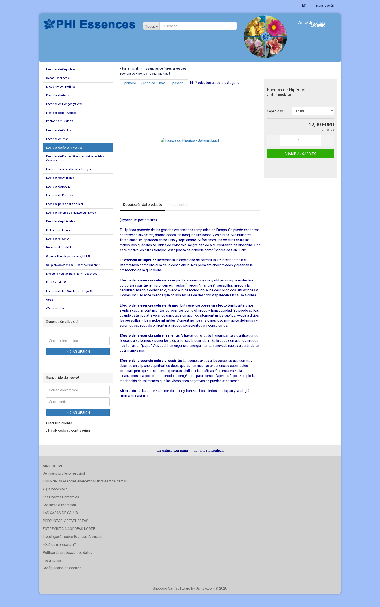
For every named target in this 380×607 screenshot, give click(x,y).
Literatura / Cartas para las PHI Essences (71, 273)
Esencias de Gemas (58, 95)
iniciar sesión (324, 5)
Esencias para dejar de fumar (64, 204)
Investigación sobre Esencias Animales (72, 537)
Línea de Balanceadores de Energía (68, 169)
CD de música (55, 308)
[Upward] (368, 600)
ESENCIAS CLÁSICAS (59, 121)
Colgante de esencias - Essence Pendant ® (73, 265)
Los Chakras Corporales (61, 497)
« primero (129, 83)
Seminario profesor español (64, 473)
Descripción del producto (142, 204)
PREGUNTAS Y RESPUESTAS (65, 521)
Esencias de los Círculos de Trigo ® (69, 291)
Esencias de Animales (60, 177)
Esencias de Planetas (59, 195)
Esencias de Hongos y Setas (64, 104)
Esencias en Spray (57, 238)
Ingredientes (178, 204)
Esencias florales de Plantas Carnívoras (71, 212)
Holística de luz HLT (58, 247)
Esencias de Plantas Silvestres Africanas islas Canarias (75, 158)
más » (163, 83)
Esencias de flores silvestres (64, 147)
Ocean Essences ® (58, 78)
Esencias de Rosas (58, 186)
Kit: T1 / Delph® (56, 282)
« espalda (147, 83)
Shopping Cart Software (171, 588)
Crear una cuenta (59, 423)
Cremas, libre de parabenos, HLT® (68, 256)
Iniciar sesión (78, 351)
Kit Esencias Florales (59, 230)
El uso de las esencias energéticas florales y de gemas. (85, 481)
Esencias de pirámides (60, 221)
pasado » (179, 83)
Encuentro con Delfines (60, 86)
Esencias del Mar (57, 139)
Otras (49, 299)
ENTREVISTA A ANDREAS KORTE (69, 529)
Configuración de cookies (62, 568)
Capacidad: (275, 111)
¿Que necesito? (55, 489)
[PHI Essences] (90, 24)
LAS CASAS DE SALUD (60, 513)
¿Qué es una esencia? (59, 545)
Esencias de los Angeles (61, 112)
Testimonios (52, 560)
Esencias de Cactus (58, 130)
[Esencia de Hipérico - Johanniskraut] (190, 136)
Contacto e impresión (59, 505)
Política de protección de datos (67, 552)
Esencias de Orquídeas (60, 69)
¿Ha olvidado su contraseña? (68, 430)
